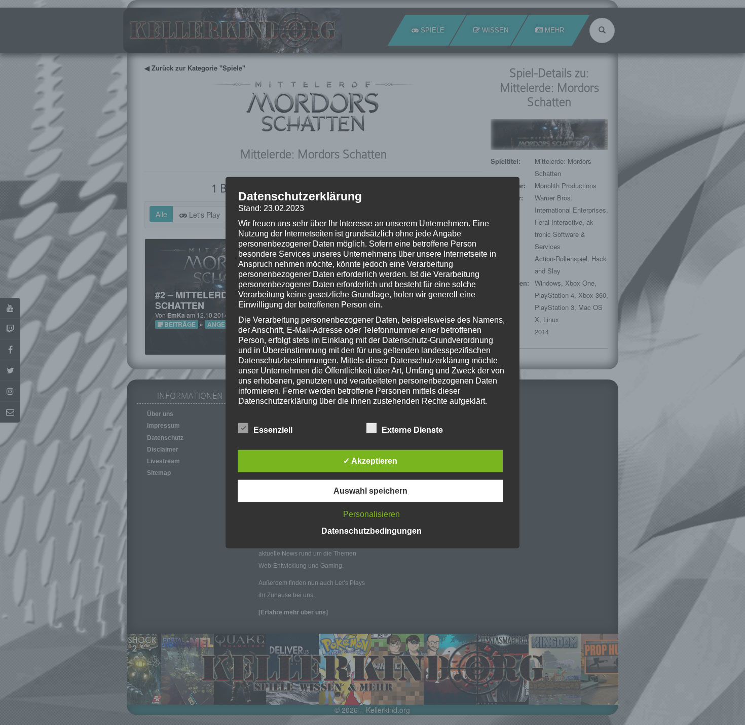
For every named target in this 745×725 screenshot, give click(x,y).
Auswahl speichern (370, 491)
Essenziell (272, 430)
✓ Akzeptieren (370, 461)
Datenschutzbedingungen (371, 531)
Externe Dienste (412, 430)
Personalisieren (371, 514)
